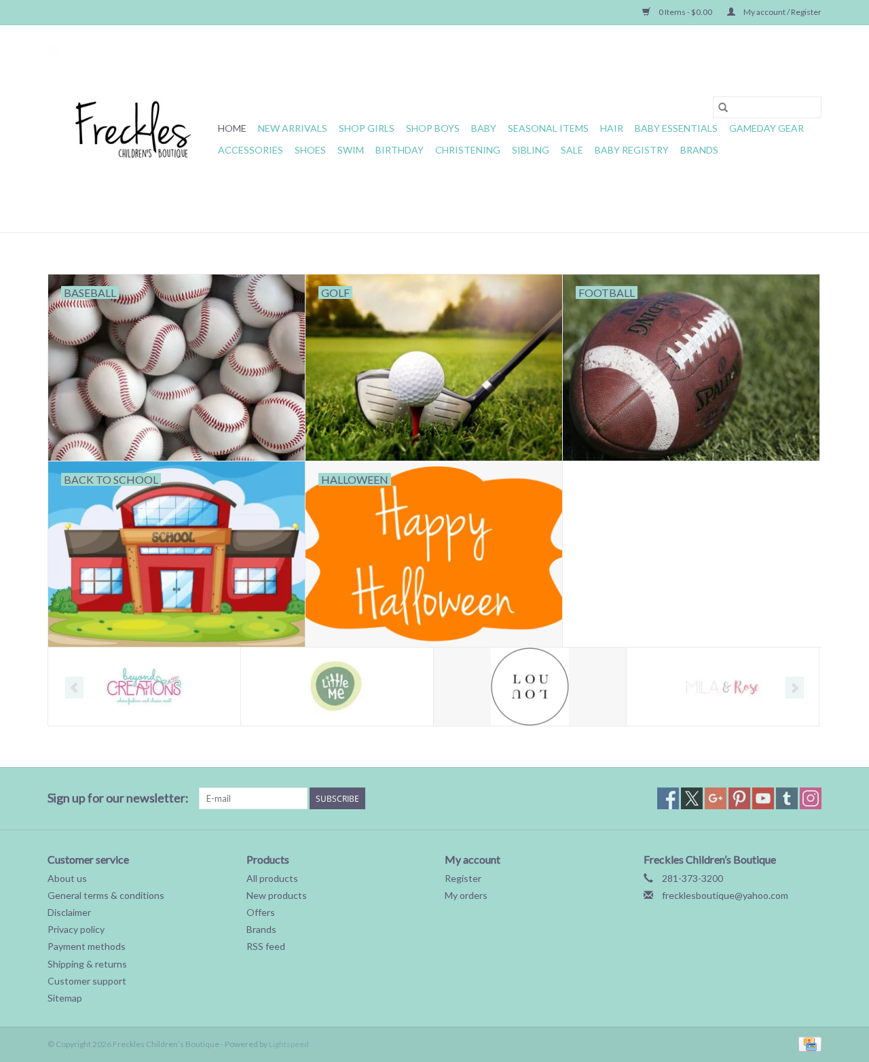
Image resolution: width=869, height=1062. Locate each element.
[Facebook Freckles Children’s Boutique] (668, 798)
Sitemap (65, 998)
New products (276, 895)
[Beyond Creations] (144, 687)
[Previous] (74, 687)
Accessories (250, 150)
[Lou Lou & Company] (530, 687)
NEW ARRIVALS (292, 128)
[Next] (794, 687)
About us (67, 878)
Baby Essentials (676, 128)
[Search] (723, 107)
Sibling (530, 150)
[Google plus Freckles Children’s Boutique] (715, 798)
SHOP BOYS (433, 128)
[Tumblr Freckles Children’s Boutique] (787, 798)
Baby (483, 128)
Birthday (399, 150)
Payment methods (87, 946)
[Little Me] (337, 687)
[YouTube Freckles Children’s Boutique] (763, 798)
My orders (466, 895)
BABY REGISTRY (632, 150)
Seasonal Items (548, 128)
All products (272, 878)
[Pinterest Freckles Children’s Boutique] (739, 798)
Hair (611, 128)
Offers (260, 912)
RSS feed (265, 946)
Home (232, 128)
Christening (467, 150)
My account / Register (781, 12)
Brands (699, 150)
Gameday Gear (766, 128)
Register (463, 878)
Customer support (87, 981)
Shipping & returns (87, 964)
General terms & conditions (106, 895)
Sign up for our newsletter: (118, 798)
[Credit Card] (807, 1043)
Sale (572, 150)
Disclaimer (69, 912)
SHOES (310, 150)
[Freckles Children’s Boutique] (131, 129)
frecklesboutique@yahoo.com (725, 895)
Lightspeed (289, 1044)
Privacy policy (76, 929)
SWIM (350, 150)
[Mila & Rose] (723, 687)
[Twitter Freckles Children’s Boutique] (692, 798)
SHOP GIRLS (366, 128)
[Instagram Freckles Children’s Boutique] (810, 798)
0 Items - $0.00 (685, 12)
